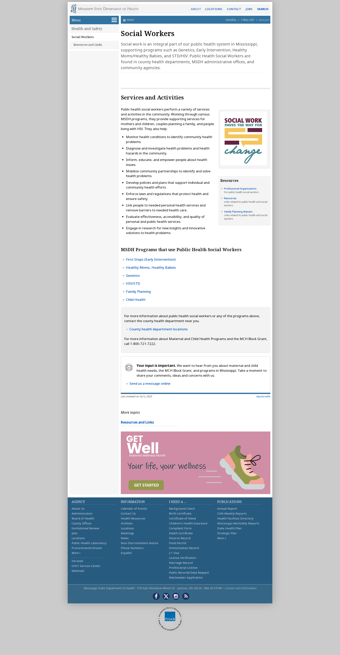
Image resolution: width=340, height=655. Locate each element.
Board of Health (83, 518)
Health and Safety (87, 28)
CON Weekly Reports (232, 513)
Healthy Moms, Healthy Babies (151, 267)
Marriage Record (181, 563)
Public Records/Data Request (189, 572)
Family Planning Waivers (238, 211)
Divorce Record (179, 538)
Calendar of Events (134, 508)
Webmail (78, 571)
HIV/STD (133, 283)
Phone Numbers (132, 548)
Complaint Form (180, 528)
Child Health (135, 299)
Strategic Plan (227, 533)
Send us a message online (149, 383)
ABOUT (196, 9)
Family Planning (138, 291)
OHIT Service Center (86, 566)
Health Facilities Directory (235, 518)
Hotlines (127, 523)
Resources (230, 198)
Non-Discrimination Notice (139, 543)
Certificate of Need (182, 518)
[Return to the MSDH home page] (106, 9)
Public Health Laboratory (89, 543)
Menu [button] (76, 20)
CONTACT (234, 9)
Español (231, 20)
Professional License (183, 568)
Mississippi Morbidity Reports (238, 523)
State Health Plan (229, 528)
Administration (82, 513)
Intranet (77, 561)
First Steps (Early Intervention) (151, 259)
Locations (78, 538)
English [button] (264, 20)
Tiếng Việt (248, 20)
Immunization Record (184, 548)
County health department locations (158, 329)
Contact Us (128, 513)
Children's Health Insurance (188, 523)
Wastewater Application (186, 577)
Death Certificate (181, 533)
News (125, 538)
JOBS (249, 9)
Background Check (182, 508)
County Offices (81, 523)
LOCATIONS (213, 9)
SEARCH (262, 9)
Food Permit (177, 543)
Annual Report (227, 508)
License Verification (182, 558)
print (131, 20)
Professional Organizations (240, 188)
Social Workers (83, 37)
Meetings (127, 533)
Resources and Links (88, 44)
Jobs (75, 533)
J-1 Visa (174, 553)
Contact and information (241, 588)
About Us (78, 508)
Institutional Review (85, 528)
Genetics (133, 275)
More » (76, 553)
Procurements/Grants (87, 548)
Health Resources (133, 518)
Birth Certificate (180, 513)
